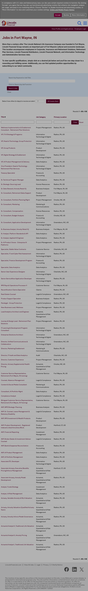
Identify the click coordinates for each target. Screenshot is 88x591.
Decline (66, 15)
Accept (57, 15)
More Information (78, 15)
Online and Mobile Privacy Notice (62, 10)
